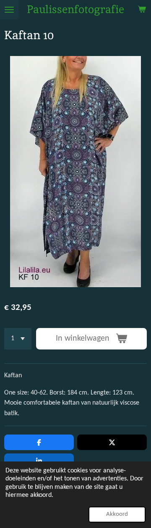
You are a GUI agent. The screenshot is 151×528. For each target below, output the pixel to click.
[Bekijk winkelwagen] (142, 9)
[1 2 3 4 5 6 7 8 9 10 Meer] (17, 338)
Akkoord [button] (117, 514)
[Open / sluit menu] (9, 9)
